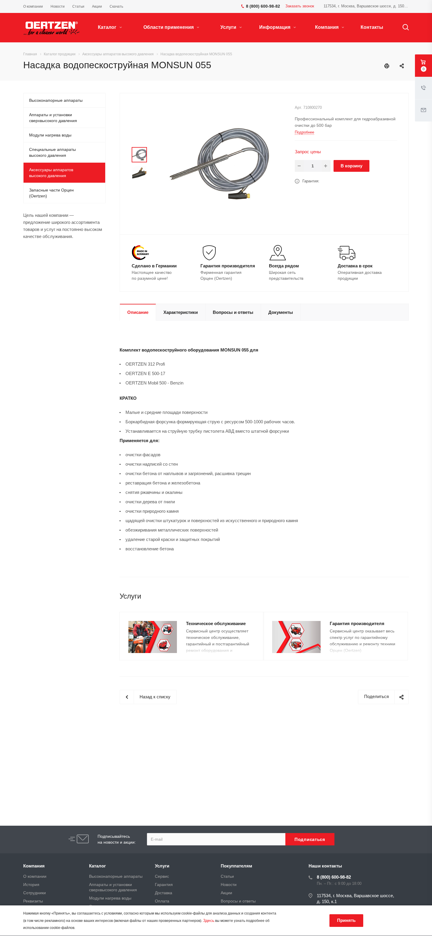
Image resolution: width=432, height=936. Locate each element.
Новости (229, 884)
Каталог (108, 27)
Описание (137, 312)
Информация (275, 27)
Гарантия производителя (357, 623)
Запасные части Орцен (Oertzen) (51, 193)
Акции (226, 892)
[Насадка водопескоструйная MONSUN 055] (219, 163)
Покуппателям (236, 865)
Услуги (228, 27)
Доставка (163, 892)
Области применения (169, 27)
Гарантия (164, 884)
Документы (280, 312)
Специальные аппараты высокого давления (52, 152)
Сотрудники (34, 892)
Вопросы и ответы (233, 312)
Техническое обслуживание (216, 623)
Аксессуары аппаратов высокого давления (51, 172)
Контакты (372, 27)
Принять (346, 920)
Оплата (162, 901)
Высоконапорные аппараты (56, 100)
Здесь (208, 920)
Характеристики (180, 312)
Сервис (162, 876)
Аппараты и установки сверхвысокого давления (53, 117)
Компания (327, 27)
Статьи (227, 876)
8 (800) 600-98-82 (334, 877)
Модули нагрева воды (50, 135)
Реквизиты (33, 901)
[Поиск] (403, 27)
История (31, 884)
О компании (34, 876)
